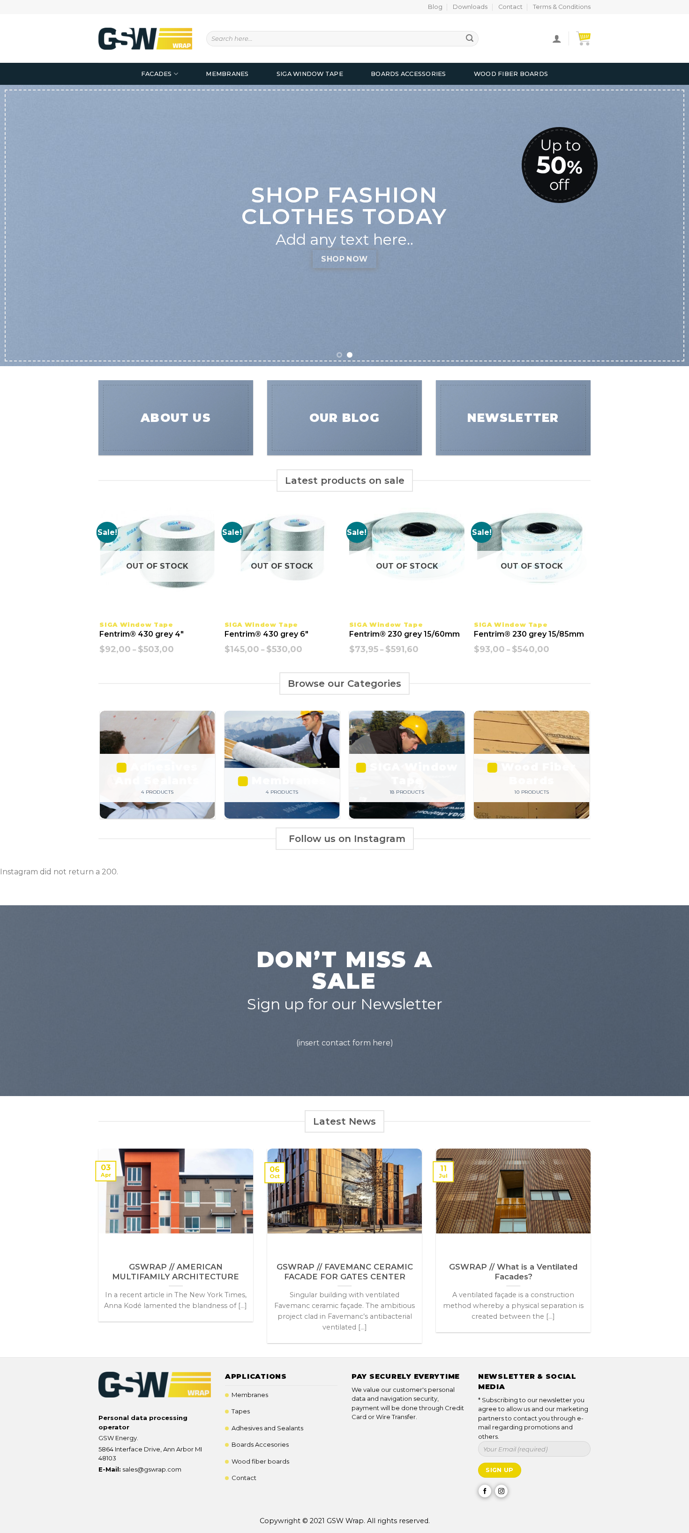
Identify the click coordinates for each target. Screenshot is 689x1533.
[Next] (663, 225)
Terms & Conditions (562, 6)
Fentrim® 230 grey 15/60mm (404, 634)
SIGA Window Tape (310, 73)
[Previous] (25, 225)
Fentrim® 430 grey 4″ (141, 634)
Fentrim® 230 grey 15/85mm (529, 634)
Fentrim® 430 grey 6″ (266, 634)
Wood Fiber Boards (511, 73)
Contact (510, 6)
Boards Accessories (408, 73)
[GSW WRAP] (145, 38)
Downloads (470, 6)
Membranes (227, 73)
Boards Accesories (260, 1444)
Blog (435, 6)
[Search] (470, 39)
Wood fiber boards (260, 1461)
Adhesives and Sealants (267, 1428)
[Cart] (583, 38)
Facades (156, 73)
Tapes (241, 1411)
